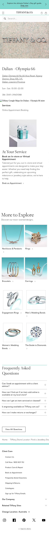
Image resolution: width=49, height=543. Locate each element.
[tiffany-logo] (24, 13)
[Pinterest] (24, 520)
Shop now (24, 5)
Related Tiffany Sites (11, 505)
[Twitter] (34, 520)
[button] (3, 13)
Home (4, 439)
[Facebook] (15, 520)
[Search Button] (5, 18)
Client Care (7, 451)
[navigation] (3, 13)
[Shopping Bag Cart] (46, 13)
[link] (24, 385)
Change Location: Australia (14, 512)
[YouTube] (44, 520)
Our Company (8, 499)
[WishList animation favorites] (42, 13)
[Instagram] (5, 520)
